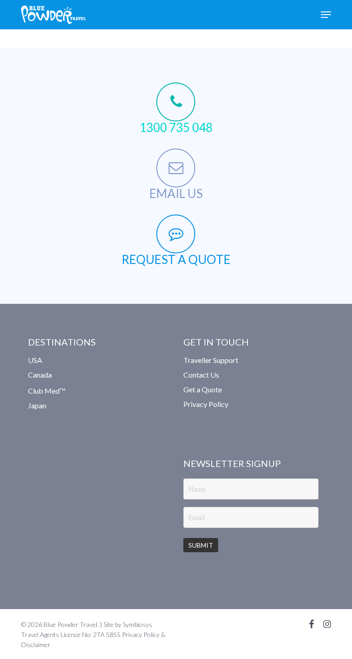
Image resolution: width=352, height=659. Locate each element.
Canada (40, 374)
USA (35, 360)
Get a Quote (202, 389)
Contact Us (201, 374)
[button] (326, 14)
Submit (200, 545)
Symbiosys (137, 624)
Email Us (176, 193)
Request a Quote (176, 259)
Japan (37, 405)
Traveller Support (210, 360)
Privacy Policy (205, 404)
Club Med (47, 390)
